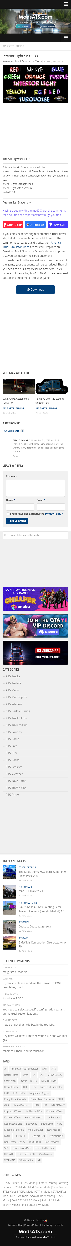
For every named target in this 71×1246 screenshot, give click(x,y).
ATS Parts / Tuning (13, 46)
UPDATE (9, 1154)
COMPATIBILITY (28, 1080)
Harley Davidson (21, 1105)
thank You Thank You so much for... (24, 1051)
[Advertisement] (35, 131)
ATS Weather (14, 774)
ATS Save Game (16, 781)
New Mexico (53, 1129)
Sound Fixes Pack (22, 1148)
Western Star (26, 1160)
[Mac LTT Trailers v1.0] (9, 892)
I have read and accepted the (36, 513)
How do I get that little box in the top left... (29, 1024)
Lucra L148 (47, 1123)
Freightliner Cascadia (15, 1099)
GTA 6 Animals (19, 1196)
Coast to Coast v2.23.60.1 (35, 926)
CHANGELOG (55, 1074)
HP (45, 1105)
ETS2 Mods (10, 1191)
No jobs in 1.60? (13, 998)
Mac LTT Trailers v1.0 (32, 891)
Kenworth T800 (12, 1117)
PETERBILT (21, 1136)
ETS (34, 1087)
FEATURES (19, 1093)
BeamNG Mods (46, 1183)
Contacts (58, 1225)
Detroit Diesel (11, 1087)
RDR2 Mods (26, 1191)
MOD (60, 1123)
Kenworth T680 (54, 1111)
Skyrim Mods (11, 1204)
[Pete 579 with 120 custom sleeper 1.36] (52, 386)
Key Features (54, 1117)
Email (41, 500)
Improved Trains (13, 1111)
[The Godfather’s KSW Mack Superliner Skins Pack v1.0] (9, 872)
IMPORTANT (58, 1105)
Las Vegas (31, 1123)
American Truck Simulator (24, 1068)
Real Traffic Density (14, 1142)
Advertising (46, 1225)
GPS (6, 1105)
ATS (54, 1068)
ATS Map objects (16, 697)
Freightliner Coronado (42, 1099)
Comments (15, 430)
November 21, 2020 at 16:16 (45, 440)
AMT (44, 1068)
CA (34, 1074)
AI (5, 1068)
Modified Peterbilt (14, 1129)
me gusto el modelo (15, 972)
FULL (60, 1099)
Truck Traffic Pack (44, 1148)
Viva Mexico (45, 1154)
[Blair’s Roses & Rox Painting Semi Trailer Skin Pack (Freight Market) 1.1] (9, 908)
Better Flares (11, 1074)
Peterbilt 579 (38, 1136)
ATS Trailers (13, 683)
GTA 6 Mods (42, 1191)
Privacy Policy (53, 513)
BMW (25, 1074)
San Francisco (52, 1142)
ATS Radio (12, 739)
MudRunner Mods (39, 1187)
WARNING (9, 1160)
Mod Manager (35, 1129)
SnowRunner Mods (42, 1196)
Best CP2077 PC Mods (26, 1200)
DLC (25, 1087)
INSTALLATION (34, 1111)
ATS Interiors (14, 704)
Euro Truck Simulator (51, 1087)
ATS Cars (11, 746)
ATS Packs (12, 760)
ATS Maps (12, 690)
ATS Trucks (13, 676)
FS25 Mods (28, 1183)
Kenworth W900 (33, 1117)
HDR (36, 1105)
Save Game (59, 1187)
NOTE (7, 1136)
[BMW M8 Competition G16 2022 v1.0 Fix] (9, 943)
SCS (6, 1148)
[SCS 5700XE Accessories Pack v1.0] (19, 386)
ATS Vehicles (14, 767)
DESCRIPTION (49, 1080)
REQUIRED (35, 1142)
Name (10, 500)
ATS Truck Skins (16, 718)
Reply (15, 456)
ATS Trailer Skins (16, 725)
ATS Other (12, 795)
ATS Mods (28, 1220)
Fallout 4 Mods (51, 1200)
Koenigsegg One (13, 1123)
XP (39, 1160)
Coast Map (10, 1080)
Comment (11, 476)
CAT (42, 1074)
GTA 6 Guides (11, 1183)
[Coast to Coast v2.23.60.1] (9, 927)
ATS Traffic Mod (16, 788)
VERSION (30, 1154)
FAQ (6, 1093)
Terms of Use (15, 1225)
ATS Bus (11, 753)
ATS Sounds (14, 732)
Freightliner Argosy (39, 1093)
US (19, 1154)
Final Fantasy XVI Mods (35, 1204)
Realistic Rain (56, 1136)
